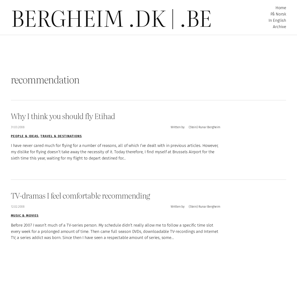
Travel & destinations (61, 136)
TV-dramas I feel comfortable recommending (80, 195)
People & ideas (24, 136)
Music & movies (25, 215)
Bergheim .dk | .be (111, 17)
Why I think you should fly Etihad (63, 116)
